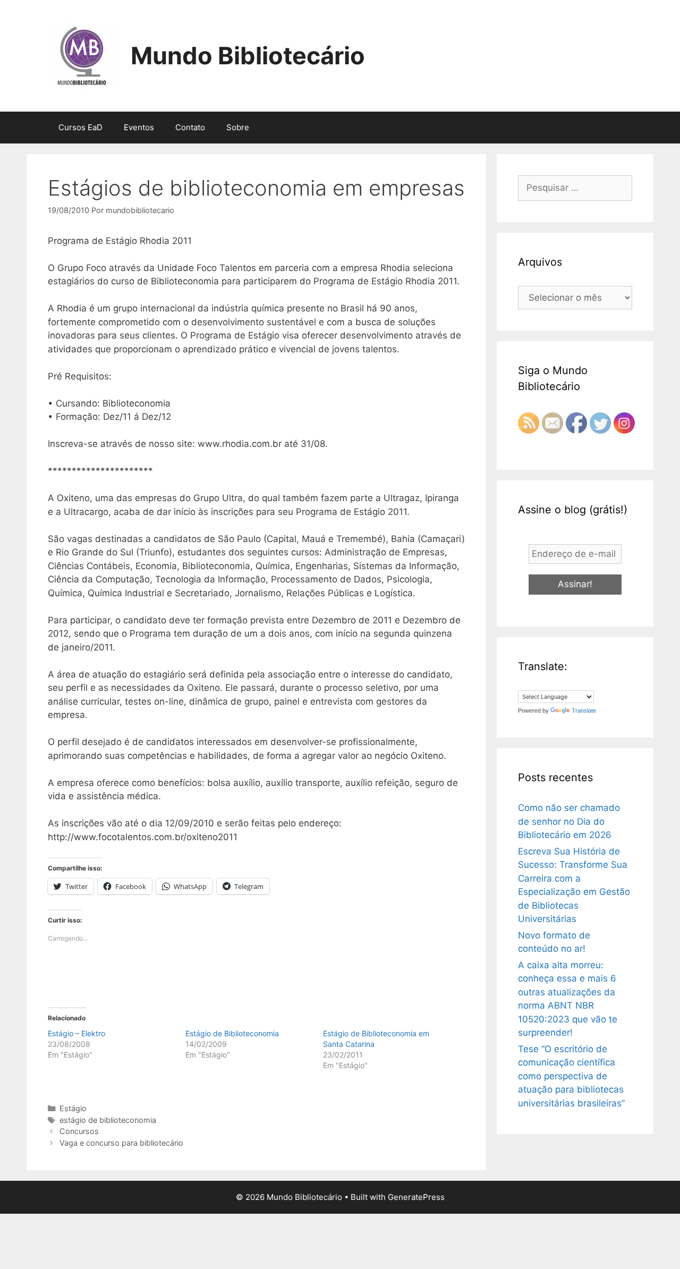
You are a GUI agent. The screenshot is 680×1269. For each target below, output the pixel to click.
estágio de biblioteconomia (108, 1119)
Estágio (73, 1108)
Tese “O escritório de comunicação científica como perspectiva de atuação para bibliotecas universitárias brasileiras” (571, 1076)
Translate (584, 710)
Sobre (237, 127)
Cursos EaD (80, 127)
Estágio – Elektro (76, 1033)
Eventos (139, 127)
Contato (190, 127)
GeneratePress (416, 1197)
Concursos (79, 1131)
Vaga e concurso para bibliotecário (121, 1142)
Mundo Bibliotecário (248, 55)
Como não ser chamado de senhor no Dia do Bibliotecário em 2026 (569, 821)
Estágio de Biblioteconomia (232, 1033)
